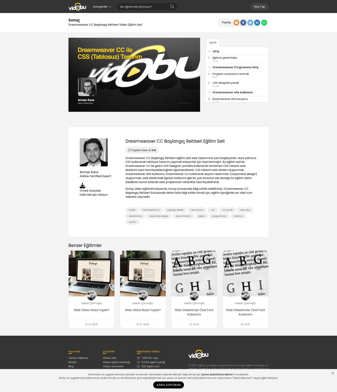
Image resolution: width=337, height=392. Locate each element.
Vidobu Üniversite (113, 366)
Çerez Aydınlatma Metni (216, 374)
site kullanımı (135, 216)
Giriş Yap (259, 6)
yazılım (132, 222)
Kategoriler (100, 6)
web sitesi (245, 209)
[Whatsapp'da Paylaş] (264, 23)
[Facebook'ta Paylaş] (243, 23)
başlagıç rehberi (175, 209)
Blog (71, 366)
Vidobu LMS (109, 358)
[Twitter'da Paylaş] (250, 23)
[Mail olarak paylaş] (236, 23)
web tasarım (197, 209)
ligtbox (201, 216)
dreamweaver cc (151, 209)
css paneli (227, 209)
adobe (132, 209)
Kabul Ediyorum (168, 385)
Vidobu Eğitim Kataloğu (116, 362)
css (213, 209)
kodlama (238, 216)
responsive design (159, 216)
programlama (219, 216)
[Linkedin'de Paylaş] (257, 23)
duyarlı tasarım (183, 216)
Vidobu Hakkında (78, 358)
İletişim (72, 362)
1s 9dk (143, 150)
